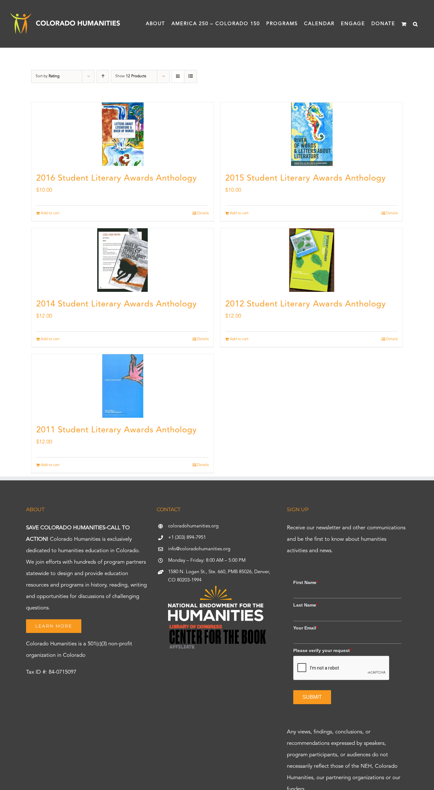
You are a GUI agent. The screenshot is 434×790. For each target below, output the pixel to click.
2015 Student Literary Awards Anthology (305, 178)
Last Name (305, 605)
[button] (415, 24)
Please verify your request (322, 650)
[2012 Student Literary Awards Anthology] (311, 260)
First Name (305, 582)
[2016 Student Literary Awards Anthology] (122, 134)
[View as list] (190, 76)
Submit (312, 697)
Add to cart (50, 213)
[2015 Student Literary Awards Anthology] (311, 134)
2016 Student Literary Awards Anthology (116, 178)
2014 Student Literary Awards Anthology (116, 304)
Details (203, 213)
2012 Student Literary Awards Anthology (305, 304)
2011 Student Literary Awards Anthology (116, 430)
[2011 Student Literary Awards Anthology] (122, 386)
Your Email (305, 627)
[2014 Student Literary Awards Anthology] (122, 260)
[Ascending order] (103, 76)
